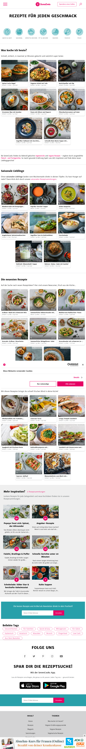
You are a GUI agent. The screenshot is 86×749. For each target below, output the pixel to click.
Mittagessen (61, 629)
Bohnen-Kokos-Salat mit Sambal (56, 264)
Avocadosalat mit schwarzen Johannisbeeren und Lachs (70, 341)
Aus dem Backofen (12, 638)
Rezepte (30, 725)
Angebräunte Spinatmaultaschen (13, 235)
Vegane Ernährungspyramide (55, 725)
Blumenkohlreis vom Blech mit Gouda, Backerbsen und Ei (55, 476)
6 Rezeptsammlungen (36, 492)
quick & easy (45, 629)
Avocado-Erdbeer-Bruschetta (12, 341)
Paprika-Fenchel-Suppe (39, 206)
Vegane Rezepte (55, 729)
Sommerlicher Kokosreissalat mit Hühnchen (42, 313)
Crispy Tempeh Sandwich (68, 418)
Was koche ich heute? (55, 721)
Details (76, 377)
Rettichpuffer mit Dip (66, 83)
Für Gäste (76, 629)
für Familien (28, 629)
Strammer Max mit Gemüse (11, 112)
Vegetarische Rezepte (55, 733)
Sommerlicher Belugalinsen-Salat (42, 341)
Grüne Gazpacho (64, 206)
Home (30, 721)
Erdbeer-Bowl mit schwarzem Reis (14, 312)
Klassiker (36, 633)
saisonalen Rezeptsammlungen (43, 179)
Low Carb (76, 633)
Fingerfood (63, 633)
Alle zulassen (70, 384)
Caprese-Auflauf (22, 476)
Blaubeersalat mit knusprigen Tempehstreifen (12, 207)
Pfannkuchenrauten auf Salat (69, 112)
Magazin (30, 729)
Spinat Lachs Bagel (8, 83)
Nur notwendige (43, 384)
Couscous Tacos (36, 418)
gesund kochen (11, 629)
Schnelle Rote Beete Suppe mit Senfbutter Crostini (55, 141)
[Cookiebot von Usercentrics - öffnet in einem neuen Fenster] (69, 364)
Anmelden (58, 613)
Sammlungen (30, 733)
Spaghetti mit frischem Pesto (12, 447)
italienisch (9, 633)
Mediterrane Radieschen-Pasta (70, 312)
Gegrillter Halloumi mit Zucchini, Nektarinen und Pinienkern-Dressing (27, 141)
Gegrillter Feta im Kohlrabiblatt (42, 235)
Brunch (49, 633)
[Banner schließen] (83, 364)
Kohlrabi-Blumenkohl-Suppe (26, 264)
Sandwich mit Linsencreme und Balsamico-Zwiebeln (70, 447)
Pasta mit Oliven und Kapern (41, 112)
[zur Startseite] (43, 4)
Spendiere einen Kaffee (67, 4)
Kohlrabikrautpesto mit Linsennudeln (39, 447)
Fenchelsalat (63, 235)
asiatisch (23, 633)
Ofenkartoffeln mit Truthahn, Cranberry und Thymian (12, 419)
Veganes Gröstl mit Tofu (39, 83)
